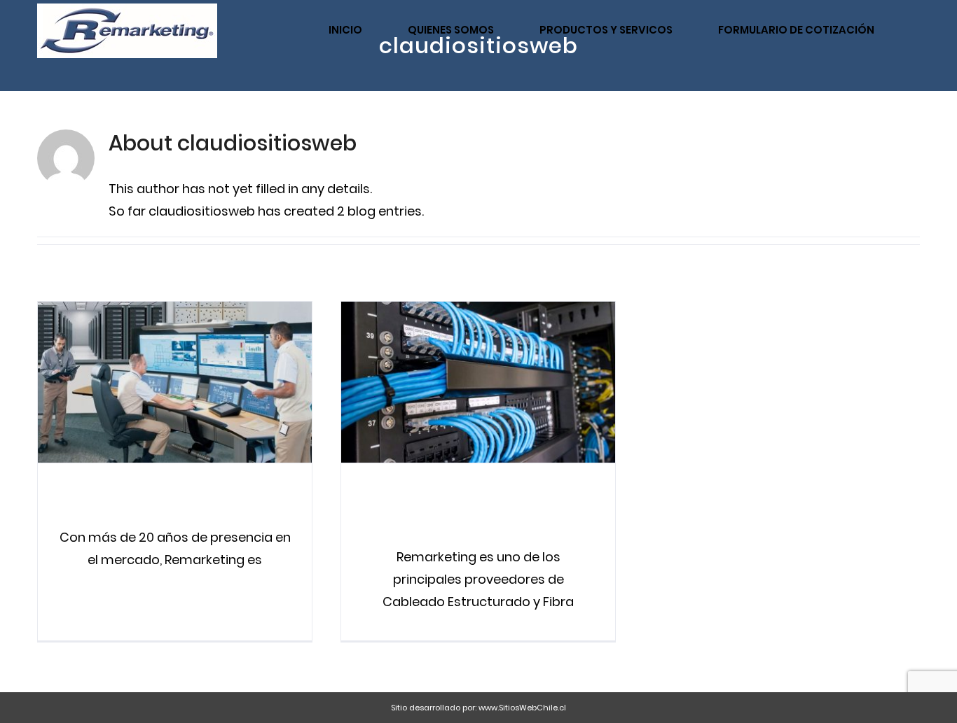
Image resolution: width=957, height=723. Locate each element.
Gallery (199, 382)
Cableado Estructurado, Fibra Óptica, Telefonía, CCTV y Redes (454, 382)
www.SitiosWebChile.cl (522, 707)
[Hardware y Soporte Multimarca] (175, 382)
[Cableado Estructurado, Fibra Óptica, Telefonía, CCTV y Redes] (478, 382)
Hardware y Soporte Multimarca (150, 382)
